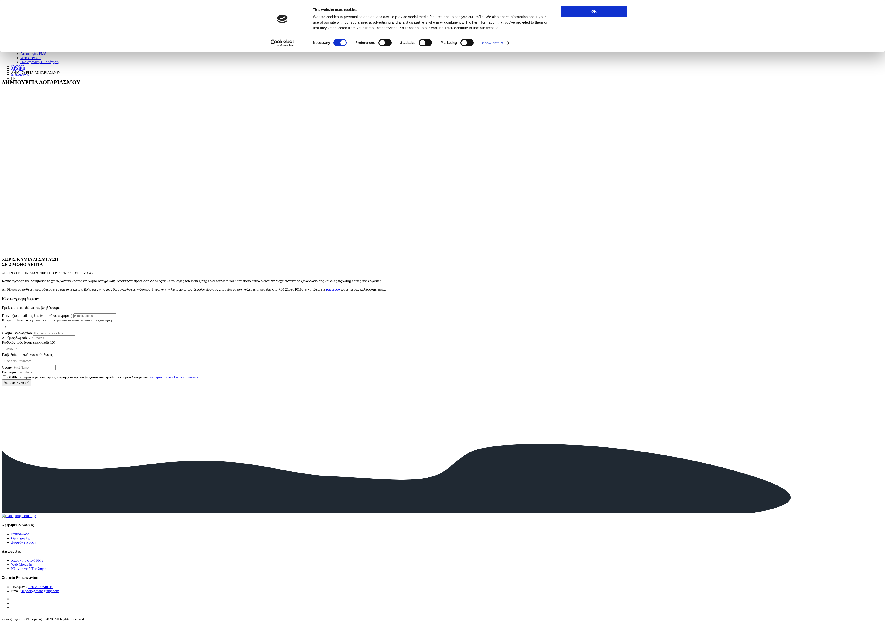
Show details (492, 43)
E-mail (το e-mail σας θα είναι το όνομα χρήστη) (37, 316)
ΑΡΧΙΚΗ (18, 68)
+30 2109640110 (40, 587)
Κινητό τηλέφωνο (57, 320)
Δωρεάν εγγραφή (23, 542)
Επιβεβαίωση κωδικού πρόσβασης (27, 355)
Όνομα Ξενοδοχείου (17, 333)
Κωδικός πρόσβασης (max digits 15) (28, 342)
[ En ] (15, 78)
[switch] (385, 42)
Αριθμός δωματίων (16, 338)
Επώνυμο (9, 372)
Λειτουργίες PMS (33, 54)
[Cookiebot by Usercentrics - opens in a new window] (282, 42)
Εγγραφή (17, 66)
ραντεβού (333, 289)
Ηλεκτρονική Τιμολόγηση (39, 62)
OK (594, 11)
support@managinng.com (40, 591)
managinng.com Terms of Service (173, 377)
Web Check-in (30, 58)
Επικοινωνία (20, 534)
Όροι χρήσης (20, 538)
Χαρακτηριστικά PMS (27, 560)
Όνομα (7, 367)
